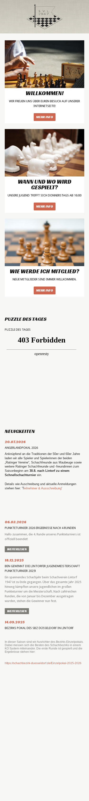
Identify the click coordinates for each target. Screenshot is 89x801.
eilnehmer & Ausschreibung (42, 488)
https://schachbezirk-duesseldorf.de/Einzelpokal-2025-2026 (43, 663)
